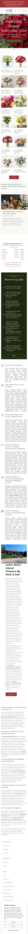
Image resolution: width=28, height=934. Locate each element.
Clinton (12, 370)
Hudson (20, 373)
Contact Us (6, 879)
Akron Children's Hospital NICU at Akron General (16, 391)
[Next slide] (19, 50)
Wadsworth (8, 381)
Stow (10, 379)
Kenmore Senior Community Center (16, 530)
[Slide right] (17, 231)
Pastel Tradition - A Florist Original (6, 92)
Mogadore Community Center (16, 539)
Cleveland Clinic (9, 404)
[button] (19, 10)
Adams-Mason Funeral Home (13, 419)
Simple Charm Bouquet (18, 152)
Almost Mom (14, 466)
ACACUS (7, 451)
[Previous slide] (9, 50)
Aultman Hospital (21, 399)
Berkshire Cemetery (11, 428)
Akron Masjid (23, 498)
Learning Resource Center (12, 535)
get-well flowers (19, 793)
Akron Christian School (16, 455)
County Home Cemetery (12, 439)
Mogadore (24, 374)
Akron (6, 368)
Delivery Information (8, 886)
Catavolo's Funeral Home (12, 434)
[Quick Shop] (15, 10)
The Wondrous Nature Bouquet (19, 92)
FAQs (4, 875)
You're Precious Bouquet (18, 72)
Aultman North (22, 402)
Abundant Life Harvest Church (13, 487)
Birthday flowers (13, 668)
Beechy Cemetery (21, 426)
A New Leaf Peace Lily (6, 132)
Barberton (12, 368)
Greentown (8, 373)
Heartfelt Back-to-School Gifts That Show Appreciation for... (13, 213)
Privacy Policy (7, 889)
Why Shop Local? (8, 882)
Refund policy (7, 893)
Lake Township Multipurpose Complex (16, 532)
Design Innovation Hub (16, 522)
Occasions (6, 846)
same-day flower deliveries (17, 770)
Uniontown (24, 379)
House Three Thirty (21, 529)
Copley (18, 370)
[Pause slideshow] (26, 50)
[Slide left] (10, 231)
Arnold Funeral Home (17, 424)
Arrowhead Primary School (19, 473)
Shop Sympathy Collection (14, 43)
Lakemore (7, 374)
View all (14, 177)
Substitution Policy (8, 896)
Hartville (14, 373)
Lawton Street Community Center (16, 534)
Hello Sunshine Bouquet (18, 132)
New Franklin (18, 376)
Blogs (4, 866)
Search (5, 862)
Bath (17, 368)
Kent (25, 373)
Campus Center (14, 521)
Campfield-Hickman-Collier (19, 432)
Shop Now (11, 694)
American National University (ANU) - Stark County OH (16, 469)
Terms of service (7, 900)
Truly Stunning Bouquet (5, 152)
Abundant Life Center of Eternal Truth (16, 485)
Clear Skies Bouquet (20, 171)
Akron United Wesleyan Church (14, 500)
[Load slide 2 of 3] (14, 50)
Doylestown (12, 371)
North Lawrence (14, 378)
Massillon (15, 374)
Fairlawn (19, 371)
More (14, 355)
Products (5, 849)
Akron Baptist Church (16, 492)
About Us (5, 853)
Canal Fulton (23, 368)
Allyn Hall (20, 464)
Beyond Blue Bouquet (5, 172)
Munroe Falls (9, 376)
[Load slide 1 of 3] (12, 50)
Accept (13, 922)
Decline (13, 926)
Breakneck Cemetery (15, 431)
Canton (7, 370)
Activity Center (10, 518)
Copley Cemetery (22, 437)
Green (25, 371)
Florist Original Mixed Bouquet (5, 112)
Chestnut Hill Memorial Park (19, 436)
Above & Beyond (15, 451)
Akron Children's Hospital (13, 389)
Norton (21, 378)
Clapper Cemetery (10, 437)
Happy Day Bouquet (7, 71)
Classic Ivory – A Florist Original (19, 112)
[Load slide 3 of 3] (16, 50)
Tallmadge (16, 379)
